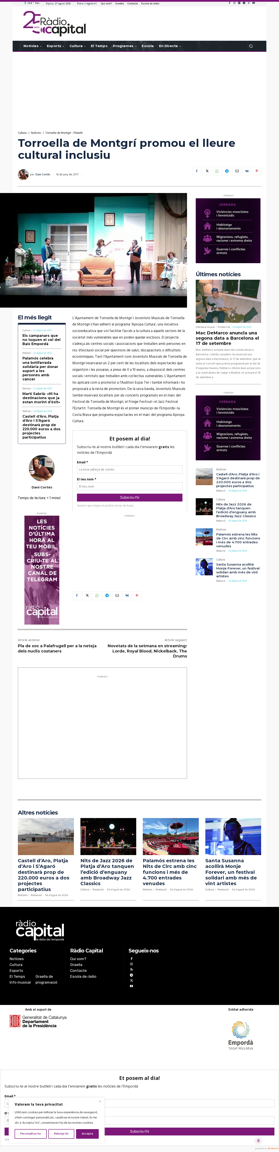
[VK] (246, 171)
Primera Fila (224, 327)
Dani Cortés (43, 174)
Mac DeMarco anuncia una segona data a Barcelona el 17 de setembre (227, 338)
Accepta (87, 1133)
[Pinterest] (256, 171)
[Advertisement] (139, 86)
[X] (206, 171)
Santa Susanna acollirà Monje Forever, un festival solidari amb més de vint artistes (238, 570)
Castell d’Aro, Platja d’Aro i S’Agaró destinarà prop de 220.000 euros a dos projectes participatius (41, 426)
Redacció (220, 491)
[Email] (236, 171)
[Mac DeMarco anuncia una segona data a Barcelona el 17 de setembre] (228, 301)
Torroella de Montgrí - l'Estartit (64, 133)
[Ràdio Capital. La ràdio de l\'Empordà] (54, 23)
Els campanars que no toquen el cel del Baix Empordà (41, 340)
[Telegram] (244, 3)
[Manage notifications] (258, 1140)
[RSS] (131, 970)
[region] (57, 1120)
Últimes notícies (218, 274)
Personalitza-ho (30, 1133)
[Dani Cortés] (24, 174)
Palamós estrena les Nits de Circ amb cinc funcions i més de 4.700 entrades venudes (238, 540)
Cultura (22, 133)
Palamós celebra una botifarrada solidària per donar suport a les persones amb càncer (40, 368)
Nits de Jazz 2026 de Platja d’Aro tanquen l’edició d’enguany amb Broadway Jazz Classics (236, 510)
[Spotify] (239, 3)
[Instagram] (234, 3)
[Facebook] (229, 3)
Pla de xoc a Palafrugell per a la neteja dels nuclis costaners (57, 648)
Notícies (36, 133)
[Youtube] (253, 3)
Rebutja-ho (61, 1133)
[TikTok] (248, 3)
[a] (95, 930)
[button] (251, 46)
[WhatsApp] (216, 171)
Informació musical (205, 327)
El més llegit (35, 317)
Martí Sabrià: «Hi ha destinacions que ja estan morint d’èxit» (41, 398)
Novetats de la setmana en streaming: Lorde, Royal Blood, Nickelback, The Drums (147, 651)
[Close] (100, 1101)
